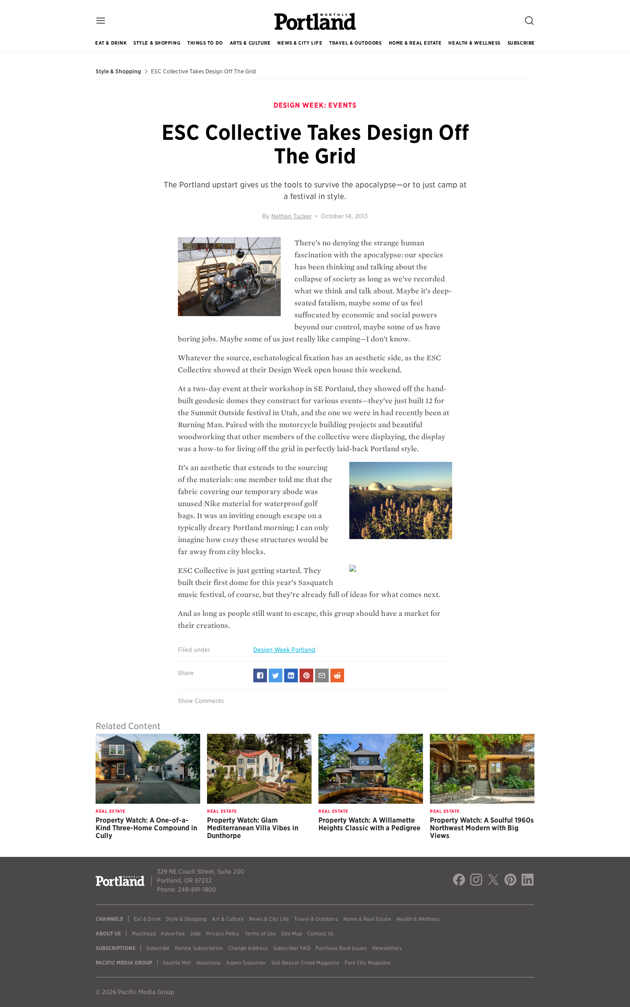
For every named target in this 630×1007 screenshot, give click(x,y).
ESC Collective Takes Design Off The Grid (203, 72)
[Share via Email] (322, 675)
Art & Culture (228, 919)
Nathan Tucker (291, 216)
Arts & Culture (250, 43)
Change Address (248, 948)
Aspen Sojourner (246, 962)
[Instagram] (476, 881)
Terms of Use (260, 933)
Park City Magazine (368, 962)
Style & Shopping (156, 43)
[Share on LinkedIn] (291, 675)
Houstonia (208, 962)
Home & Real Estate (415, 43)
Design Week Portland (284, 649)
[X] (493, 881)
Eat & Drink (110, 43)
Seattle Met (177, 962)
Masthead (144, 933)
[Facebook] (459, 881)
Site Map (291, 933)
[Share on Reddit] (337, 675)
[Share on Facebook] (260, 675)
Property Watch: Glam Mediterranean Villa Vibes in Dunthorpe (252, 828)
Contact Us (320, 933)
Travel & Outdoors (355, 43)
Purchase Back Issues (341, 948)
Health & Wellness (474, 43)
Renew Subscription (199, 948)
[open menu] (101, 21)
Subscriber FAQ (291, 948)
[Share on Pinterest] (306, 675)
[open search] (529, 21)
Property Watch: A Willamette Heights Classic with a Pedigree (369, 824)
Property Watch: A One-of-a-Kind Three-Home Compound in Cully (146, 828)
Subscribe (521, 43)
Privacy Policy (223, 933)
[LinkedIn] (528, 881)
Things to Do (205, 43)
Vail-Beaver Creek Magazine (305, 962)
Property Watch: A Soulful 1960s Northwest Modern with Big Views (482, 828)
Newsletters (387, 948)
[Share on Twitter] (275, 675)
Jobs (195, 933)
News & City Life (299, 43)
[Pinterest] (510, 881)
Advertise (173, 933)
